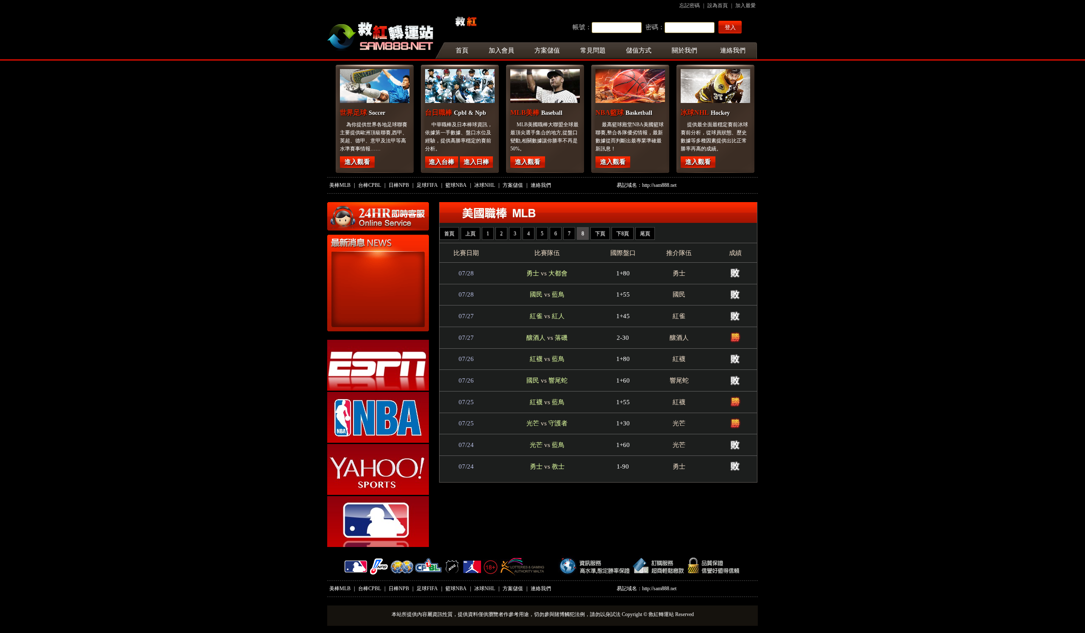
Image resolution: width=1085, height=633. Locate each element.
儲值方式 (638, 50)
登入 (730, 27)
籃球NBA (456, 185)
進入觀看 (357, 161)
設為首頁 (717, 5)
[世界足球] (396, 86)
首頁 (456, 50)
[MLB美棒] (566, 86)
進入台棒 (441, 161)
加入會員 (501, 50)
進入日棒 (476, 161)
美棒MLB (340, 185)
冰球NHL (484, 185)
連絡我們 (733, 50)
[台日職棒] (481, 86)
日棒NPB (399, 185)
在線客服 (378, 216)
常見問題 (593, 50)
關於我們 (684, 50)
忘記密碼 (689, 5)
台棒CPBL (369, 185)
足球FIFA (427, 185)
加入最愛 (745, 5)
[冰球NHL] (737, 86)
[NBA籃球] (651, 86)
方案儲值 (547, 50)
